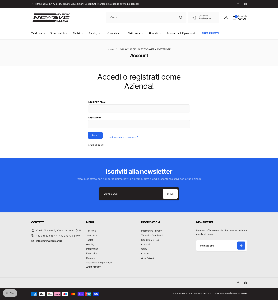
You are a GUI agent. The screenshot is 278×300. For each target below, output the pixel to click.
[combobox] (146, 17)
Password (94, 117)
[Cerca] (181, 17)
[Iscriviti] (241, 246)
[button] (240, 17)
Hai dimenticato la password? (122, 137)
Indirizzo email (97, 102)
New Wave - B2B (185, 293)
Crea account (96, 144)
